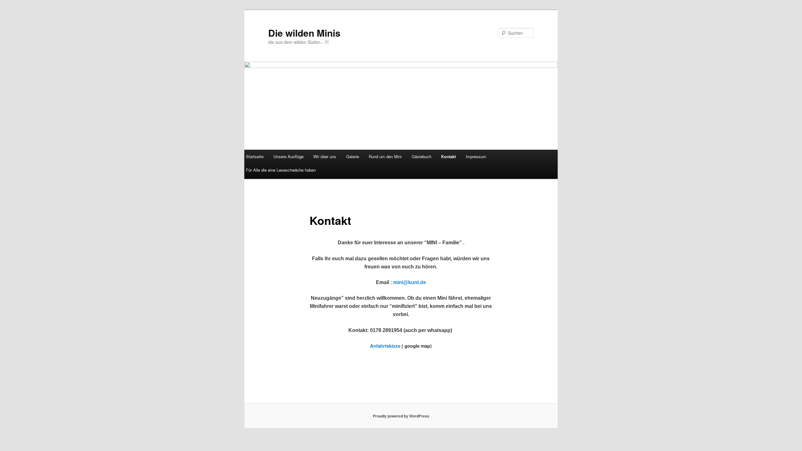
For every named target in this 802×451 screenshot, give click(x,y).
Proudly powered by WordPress (401, 416)
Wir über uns (324, 156)
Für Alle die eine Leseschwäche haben (281, 170)
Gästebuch (421, 156)
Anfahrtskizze (385, 345)
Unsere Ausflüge (288, 156)
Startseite (254, 156)
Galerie (352, 156)
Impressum (476, 156)
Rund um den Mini (385, 156)
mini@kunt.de (409, 282)
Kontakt (448, 156)
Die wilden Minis (304, 32)
